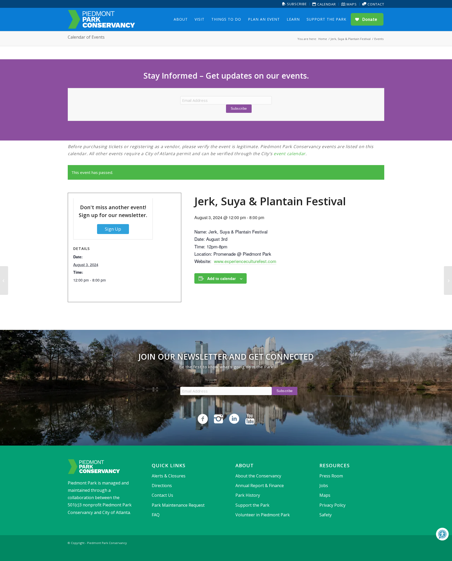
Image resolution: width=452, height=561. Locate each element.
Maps (351, 4)
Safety (325, 515)
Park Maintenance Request (178, 505)
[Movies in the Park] (4, 280)
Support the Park (252, 505)
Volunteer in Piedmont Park (262, 515)
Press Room (331, 476)
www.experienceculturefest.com (245, 261)
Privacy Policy (332, 505)
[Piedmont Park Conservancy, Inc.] (101, 19)
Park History (247, 495)
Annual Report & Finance (259, 485)
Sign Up (113, 229)
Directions (162, 485)
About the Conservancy (258, 476)
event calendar (290, 153)
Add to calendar (221, 278)
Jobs (323, 485)
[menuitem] (295, 4)
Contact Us (162, 495)
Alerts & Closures (168, 476)
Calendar (326, 4)
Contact (375, 4)
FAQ (156, 515)
